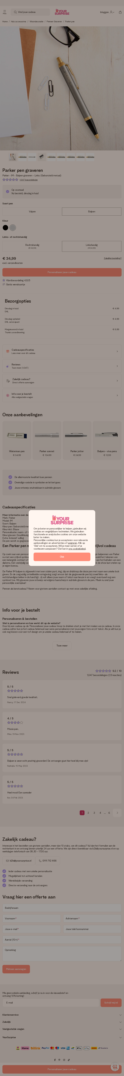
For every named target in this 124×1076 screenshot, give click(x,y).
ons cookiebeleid (77, 548)
